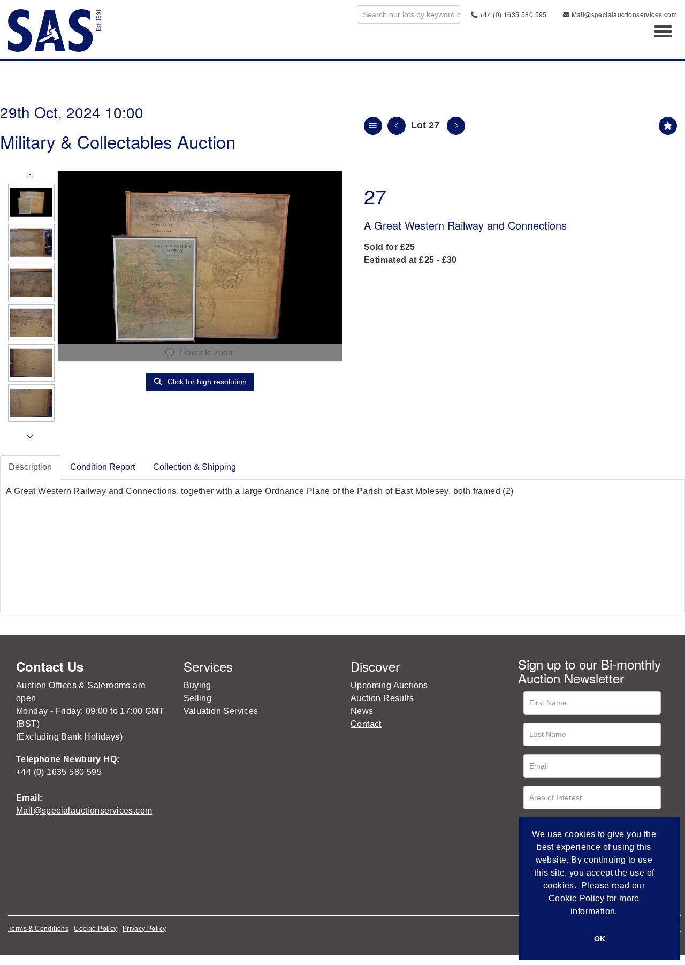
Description (30, 467)
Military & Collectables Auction (117, 141)
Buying (197, 685)
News (362, 711)
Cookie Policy (95, 928)
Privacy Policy (144, 928)
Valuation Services (221, 711)
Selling (198, 698)
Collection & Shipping (194, 467)
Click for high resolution (206, 381)
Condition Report (102, 467)
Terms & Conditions (38, 928)
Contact (366, 723)
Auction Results (382, 698)
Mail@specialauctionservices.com (623, 14)
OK (599, 938)
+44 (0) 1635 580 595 (511, 14)
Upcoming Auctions (389, 685)
